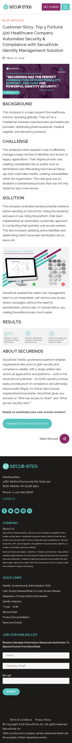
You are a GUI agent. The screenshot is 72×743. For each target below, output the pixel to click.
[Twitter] (10, 510)
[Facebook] (4, 510)
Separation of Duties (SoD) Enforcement (25, 596)
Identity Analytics (12, 601)
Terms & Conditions (21, 719)
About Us (8, 528)
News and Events (12, 622)
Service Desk (10, 612)
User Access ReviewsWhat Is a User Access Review (31, 591)
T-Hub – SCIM (10, 606)
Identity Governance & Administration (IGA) (27, 585)
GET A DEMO (51, 7)
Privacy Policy (43, 719)
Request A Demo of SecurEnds (27, 423)
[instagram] (29, 510)
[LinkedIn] (23, 510)
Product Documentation (16, 617)
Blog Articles (13, 20)
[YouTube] (17, 510)
